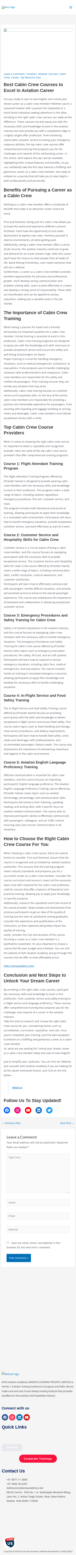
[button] (4, 1437)
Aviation (32, 74)
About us (17, 1087)
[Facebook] (7, 1110)
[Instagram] (17, 1110)
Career (15, 77)
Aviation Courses (48, 74)
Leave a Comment (14, 74)
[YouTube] (28, 1110)
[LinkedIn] (39, 1110)
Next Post (67, 1123)
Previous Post (11, 1123)
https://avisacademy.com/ (19, 966)
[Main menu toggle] (70, 7)
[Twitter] (49, 1110)
